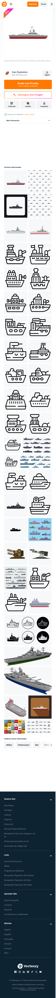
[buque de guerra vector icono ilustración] (15, 844)
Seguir (47, 75)
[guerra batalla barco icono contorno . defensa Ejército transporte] (15, 520)
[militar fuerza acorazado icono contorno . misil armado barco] (15, 327)
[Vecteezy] (4, 4)
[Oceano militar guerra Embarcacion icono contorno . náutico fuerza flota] (15, 593)
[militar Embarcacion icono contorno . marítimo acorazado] (15, 472)
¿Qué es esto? (29, 114)
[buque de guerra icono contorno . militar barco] (15, 496)
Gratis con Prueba (28, 84)
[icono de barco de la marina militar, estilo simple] (15, 230)
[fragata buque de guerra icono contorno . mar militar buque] (15, 965)
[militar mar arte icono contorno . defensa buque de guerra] (15, 665)
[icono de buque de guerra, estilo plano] (15, 302)
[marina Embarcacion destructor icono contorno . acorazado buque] (15, 448)
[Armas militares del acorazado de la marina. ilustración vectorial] (15, 941)
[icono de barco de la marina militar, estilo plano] (15, 181)
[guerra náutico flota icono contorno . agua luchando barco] (15, 399)
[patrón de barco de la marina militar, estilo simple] (15, 206)
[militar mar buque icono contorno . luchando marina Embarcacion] (15, 641)
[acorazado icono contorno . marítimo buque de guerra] (15, 544)
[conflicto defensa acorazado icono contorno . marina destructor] (15, 820)
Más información (12, 120)
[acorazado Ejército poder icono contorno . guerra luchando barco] (15, 423)
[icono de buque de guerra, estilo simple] (15, 795)
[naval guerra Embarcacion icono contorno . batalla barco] (15, 747)
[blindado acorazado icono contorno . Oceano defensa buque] (15, 690)
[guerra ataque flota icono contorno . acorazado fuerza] (15, 617)
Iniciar (43, 4)
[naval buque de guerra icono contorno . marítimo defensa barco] (15, 771)
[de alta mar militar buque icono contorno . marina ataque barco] (15, 375)
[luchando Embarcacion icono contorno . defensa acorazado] (36, 687)
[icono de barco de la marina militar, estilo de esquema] (15, 278)
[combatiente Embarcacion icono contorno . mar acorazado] (15, 569)
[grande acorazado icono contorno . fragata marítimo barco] (15, 351)
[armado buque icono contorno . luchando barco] (42, 710)
